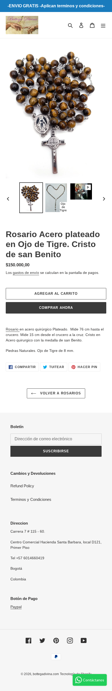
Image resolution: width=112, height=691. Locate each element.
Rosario (13, 329)
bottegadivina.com (46, 674)
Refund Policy (22, 486)
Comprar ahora (56, 308)
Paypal (16, 607)
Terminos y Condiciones (30, 499)
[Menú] (103, 25)
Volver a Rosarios (60, 393)
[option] (31, 198)
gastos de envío (26, 273)
